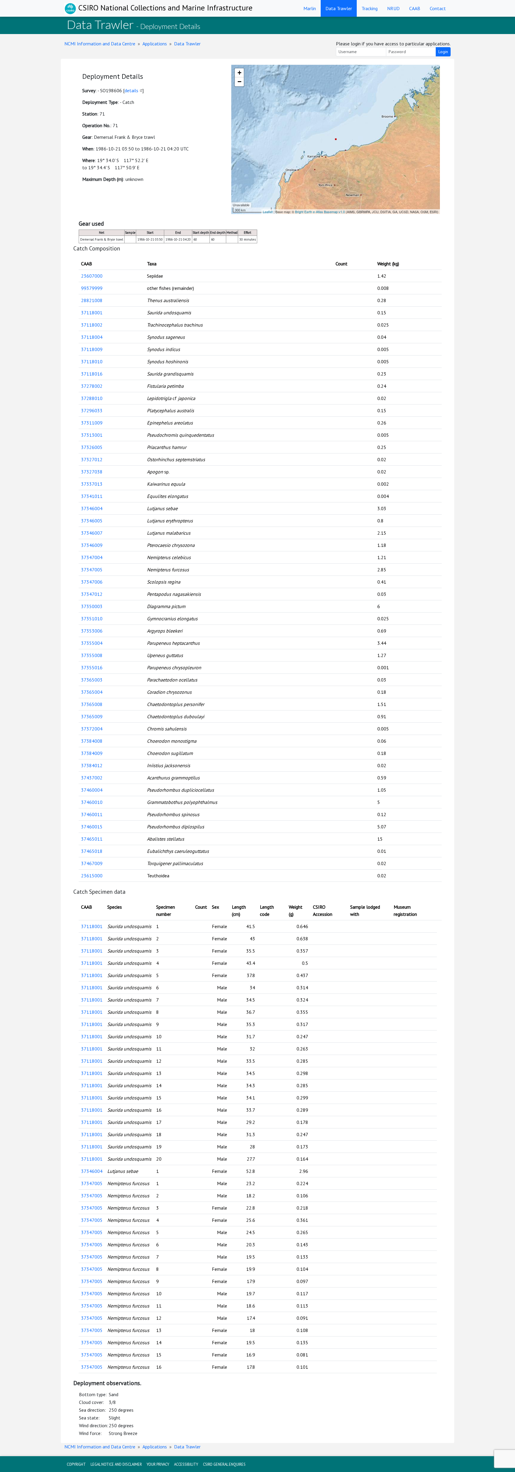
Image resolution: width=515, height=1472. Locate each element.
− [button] (239, 81)
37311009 (92, 423)
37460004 (92, 790)
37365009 (92, 716)
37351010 (92, 619)
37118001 (92, 313)
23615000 (92, 876)
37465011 (92, 839)
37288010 (92, 398)
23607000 (92, 276)
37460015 (92, 827)
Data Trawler (338, 8)
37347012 (92, 594)
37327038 (92, 472)
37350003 (92, 606)
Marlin (309, 8)
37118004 (92, 337)
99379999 (92, 288)
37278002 (92, 386)
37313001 (92, 435)
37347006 (92, 582)
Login (443, 51)
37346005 (92, 521)
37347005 (92, 570)
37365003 (92, 680)
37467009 (92, 863)
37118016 (92, 374)
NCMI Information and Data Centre (99, 44)
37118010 (92, 361)
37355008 (92, 655)
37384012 (92, 765)
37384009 (92, 753)
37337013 (92, 484)
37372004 (92, 729)
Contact (438, 8)
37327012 (92, 459)
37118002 (92, 325)
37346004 (92, 508)
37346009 (92, 545)
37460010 (92, 802)
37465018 (92, 851)
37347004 (92, 557)
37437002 (92, 778)
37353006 (92, 631)
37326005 (92, 447)
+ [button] (239, 72)
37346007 (92, 533)
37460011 (92, 814)
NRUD (393, 8)
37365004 (92, 692)
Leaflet (268, 211)
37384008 (92, 741)
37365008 (92, 704)
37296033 (92, 410)
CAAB (414, 8)
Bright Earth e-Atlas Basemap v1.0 (320, 211)
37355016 (92, 667)
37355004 (92, 643)
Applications (154, 44)
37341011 (92, 496)
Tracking (370, 8)
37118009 (92, 349)
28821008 (92, 300)
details (131, 90)
